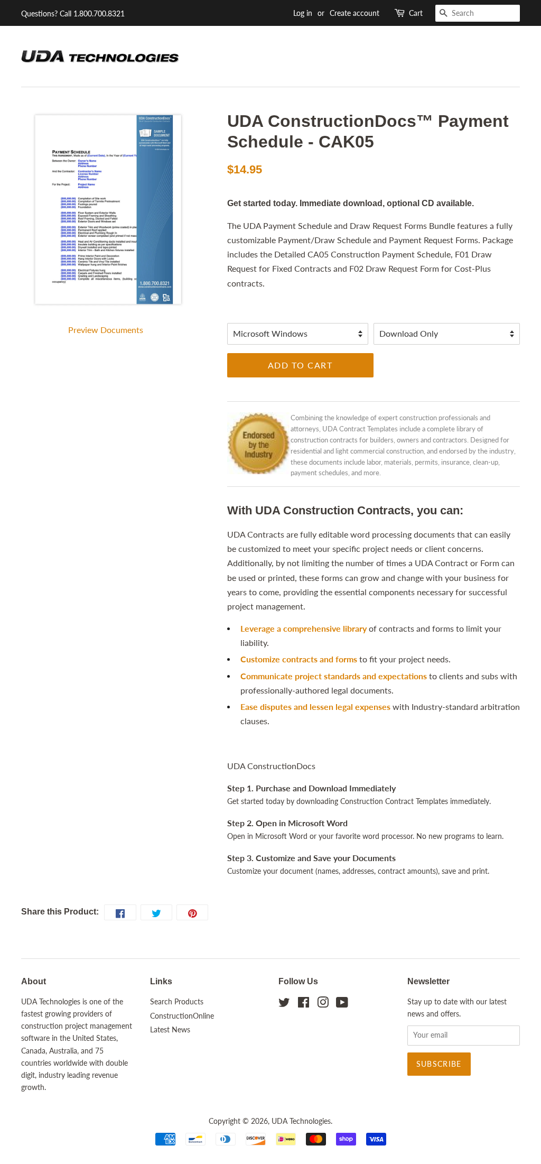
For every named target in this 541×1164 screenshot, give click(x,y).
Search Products (176, 1001)
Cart (416, 12)
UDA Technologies (301, 1121)
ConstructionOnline (182, 1016)
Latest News (170, 1030)
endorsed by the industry (476, 451)
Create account (354, 12)
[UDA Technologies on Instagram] (323, 1004)
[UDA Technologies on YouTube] (342, 1004)
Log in (302, 12)
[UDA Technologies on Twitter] (284, 1004)
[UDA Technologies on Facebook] (303, 1004)
